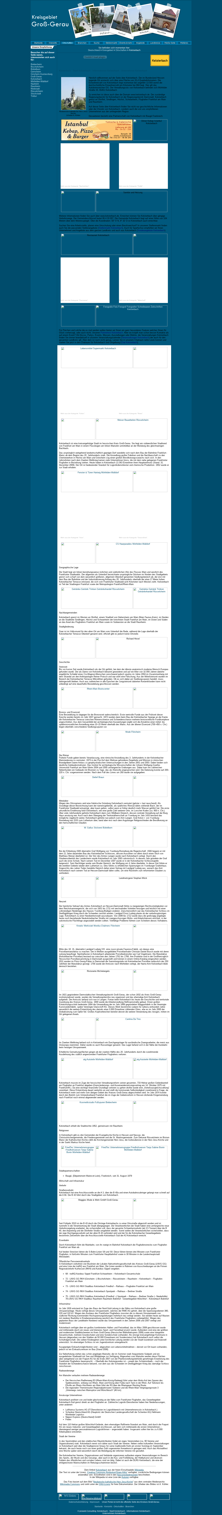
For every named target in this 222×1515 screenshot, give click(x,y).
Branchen (129, 1506)
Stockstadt (36, 93)
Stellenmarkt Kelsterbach (110, 228)
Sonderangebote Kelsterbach (151, 230)
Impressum (94, 1502)
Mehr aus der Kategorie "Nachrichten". (75, 186)
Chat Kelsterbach (129, 342)
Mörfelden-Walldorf (39, 81)
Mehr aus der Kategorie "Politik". (131, 186)
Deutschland (94, 50)
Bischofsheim (37, 67)
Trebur (34, 96)
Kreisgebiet (107, 50)
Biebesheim (36, 64)
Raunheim (35, 86)
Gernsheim (36, 71)
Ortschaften (121, 50)
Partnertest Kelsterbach (112, 332)
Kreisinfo (108, 1506)
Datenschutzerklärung (78, 1502)
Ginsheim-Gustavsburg (41, 74)
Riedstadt (35, 88)
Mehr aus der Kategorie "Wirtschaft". (132, 300)
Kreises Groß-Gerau (149, 1502)
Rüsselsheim (37, 91)
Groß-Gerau (36, 76)
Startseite (98, 1506)
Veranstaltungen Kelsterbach (135, 337)
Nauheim (35, 84)
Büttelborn (35, 69)
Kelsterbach (36, 79)
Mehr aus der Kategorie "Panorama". (74, 300)
